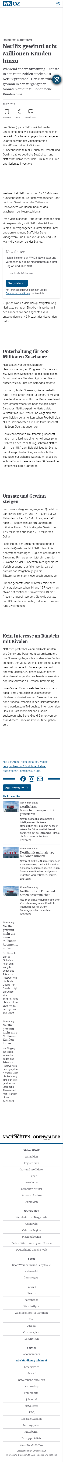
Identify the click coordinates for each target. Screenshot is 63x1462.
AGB (33, 1455)
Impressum (11, 1455)
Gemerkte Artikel (31, 1189)
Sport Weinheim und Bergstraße (31, 1265)
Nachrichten (31, 1211)
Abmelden (31, 1201)
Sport (31, 1258)
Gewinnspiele (31, 1332)
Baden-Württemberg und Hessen (32, 1243)
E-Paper (31, 1176)
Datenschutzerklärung (18, 293)
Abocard (31, 1373)
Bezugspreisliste (32, 1438)
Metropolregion (31, 1236)
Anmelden (31, 1156)
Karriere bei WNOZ (31, 1444)
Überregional (31, 1278)
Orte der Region (31, 1230)
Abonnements (31, 1354)
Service (31, 1347)
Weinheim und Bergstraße (31, 1217)
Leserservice (31, 1367)
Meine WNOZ (31, 1150)
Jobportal (31, 1399)
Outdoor (31, 1325)
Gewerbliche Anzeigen (31, 1380)
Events (31, 1293)
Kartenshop (31, 1299)
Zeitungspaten (31, 1425)
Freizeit (31, 1287)
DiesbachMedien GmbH (31, 1451)
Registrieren (31, 1163)
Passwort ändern (32, 1195)
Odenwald (31, 1223)
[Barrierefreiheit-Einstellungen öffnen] (56, 79)
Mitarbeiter (31, 1431)
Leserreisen (31, 1338)
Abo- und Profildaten (31, 1169)
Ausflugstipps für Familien (31, 1312)
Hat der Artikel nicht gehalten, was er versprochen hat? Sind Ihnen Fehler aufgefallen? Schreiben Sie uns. (25, 766)
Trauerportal (31, 1392)
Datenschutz (24, 1455)
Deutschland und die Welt (31, 1249)
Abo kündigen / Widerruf (31, 1360)
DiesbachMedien (31, 1418)
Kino (31, 1319)
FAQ (31, 1412)
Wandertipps (31, 1306)
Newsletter (31, 1182)
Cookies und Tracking (47, 1455)
